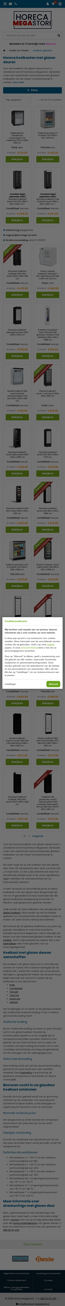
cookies (50, 644)
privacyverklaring (29, 647)
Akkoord (53, 684)
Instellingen (10, 684)
